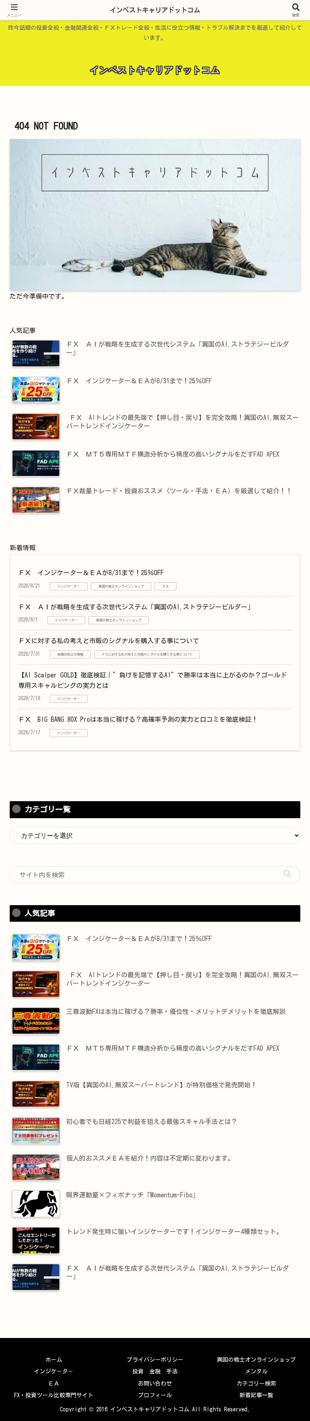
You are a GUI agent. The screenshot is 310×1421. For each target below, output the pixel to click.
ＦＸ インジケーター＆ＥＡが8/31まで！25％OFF (91, 572)
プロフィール (155, 1395)
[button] (287, 874)
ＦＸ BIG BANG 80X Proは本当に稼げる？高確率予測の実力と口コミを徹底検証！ (138, 719)
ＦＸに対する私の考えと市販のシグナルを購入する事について (108, 641)
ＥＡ (53, 1383)
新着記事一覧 (256, 1395)
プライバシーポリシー (155, 1360)
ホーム (53, 1360)
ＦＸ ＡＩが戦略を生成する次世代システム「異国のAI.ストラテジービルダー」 (136, 607)
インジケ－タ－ (53, 1371)
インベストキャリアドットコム (155, 10)
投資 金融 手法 (155, 1371)
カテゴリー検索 (256, 1383)
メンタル (256, 1371)
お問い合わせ (155, 1383)
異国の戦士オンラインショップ (256, 1360)
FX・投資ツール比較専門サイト (53, 1395)
